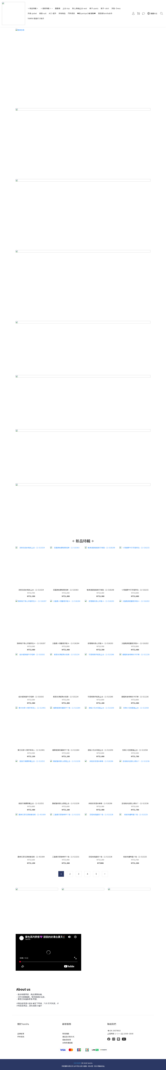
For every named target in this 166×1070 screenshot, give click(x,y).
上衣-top (66, 8)
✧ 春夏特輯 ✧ (46, 8)
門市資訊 (71, 13)
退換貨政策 (66, 1039)
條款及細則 (77, 1063)
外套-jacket (32, 13)
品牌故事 (20, 1033)
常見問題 (65, 1033)
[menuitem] (61, 874)
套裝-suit (42, 13)
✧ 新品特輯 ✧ (33, 8)
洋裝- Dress (116, 8)
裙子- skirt (105, 8)
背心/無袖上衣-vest (79, 8)
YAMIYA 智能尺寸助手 (36, 18)
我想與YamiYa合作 (105, 13)
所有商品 (62, 13)
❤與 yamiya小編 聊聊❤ (86, 13)
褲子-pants (93, 8)
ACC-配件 (52, 13)
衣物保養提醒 (67, 1043)
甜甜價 (57, 8)
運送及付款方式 (68, 1036)
